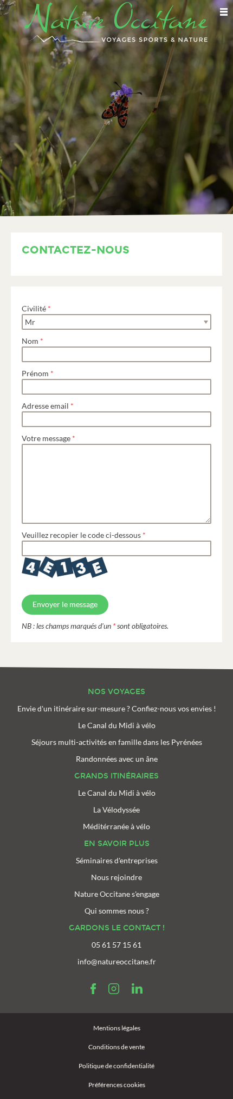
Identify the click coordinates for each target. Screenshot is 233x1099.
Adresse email (45, 405)
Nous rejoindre (116, 877)
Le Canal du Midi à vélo (117, 725)
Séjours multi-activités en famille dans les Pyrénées (116, 742)
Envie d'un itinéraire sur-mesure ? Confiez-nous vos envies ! (116, 708)
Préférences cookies (116, 1085)
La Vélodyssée (116, 809)
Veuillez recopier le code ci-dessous (81, 534)
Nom (30, 340)
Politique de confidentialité (116, 1066)
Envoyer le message (65, 604)
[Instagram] (113, 988)
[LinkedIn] (137, 988)
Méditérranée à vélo (116, 826)
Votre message (46, 438)
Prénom (35, 373)
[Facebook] (93, 988)
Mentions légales (116, 1028)
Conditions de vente (116, 1047)
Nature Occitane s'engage (116, 893)
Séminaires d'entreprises (117, 860)
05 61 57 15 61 (116, 944)
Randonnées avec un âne (117, 758)
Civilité (34, 308)
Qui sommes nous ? (117, 910)
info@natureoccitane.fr (116, 961)
